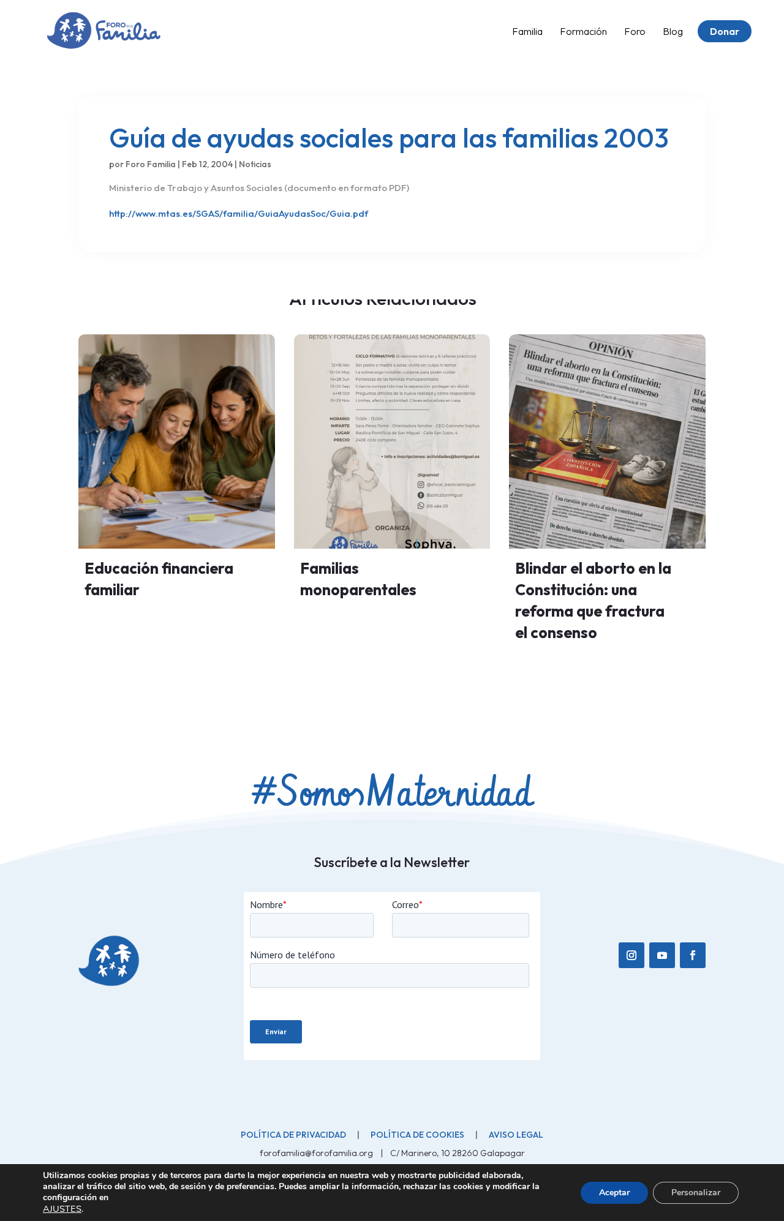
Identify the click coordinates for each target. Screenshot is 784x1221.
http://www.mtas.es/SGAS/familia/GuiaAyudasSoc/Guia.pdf (238, 213)
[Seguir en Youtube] (662, 955)
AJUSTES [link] (62, 1209)
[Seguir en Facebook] (693, 955)
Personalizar (695, 1192)
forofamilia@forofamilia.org (317, 1153)
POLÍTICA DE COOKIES (417, 1134)
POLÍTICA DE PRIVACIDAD (293, 1134)
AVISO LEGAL (516, 1134)
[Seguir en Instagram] (631, 955)
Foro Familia (151, 164)
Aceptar (614, 1192)
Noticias (255, 164)
